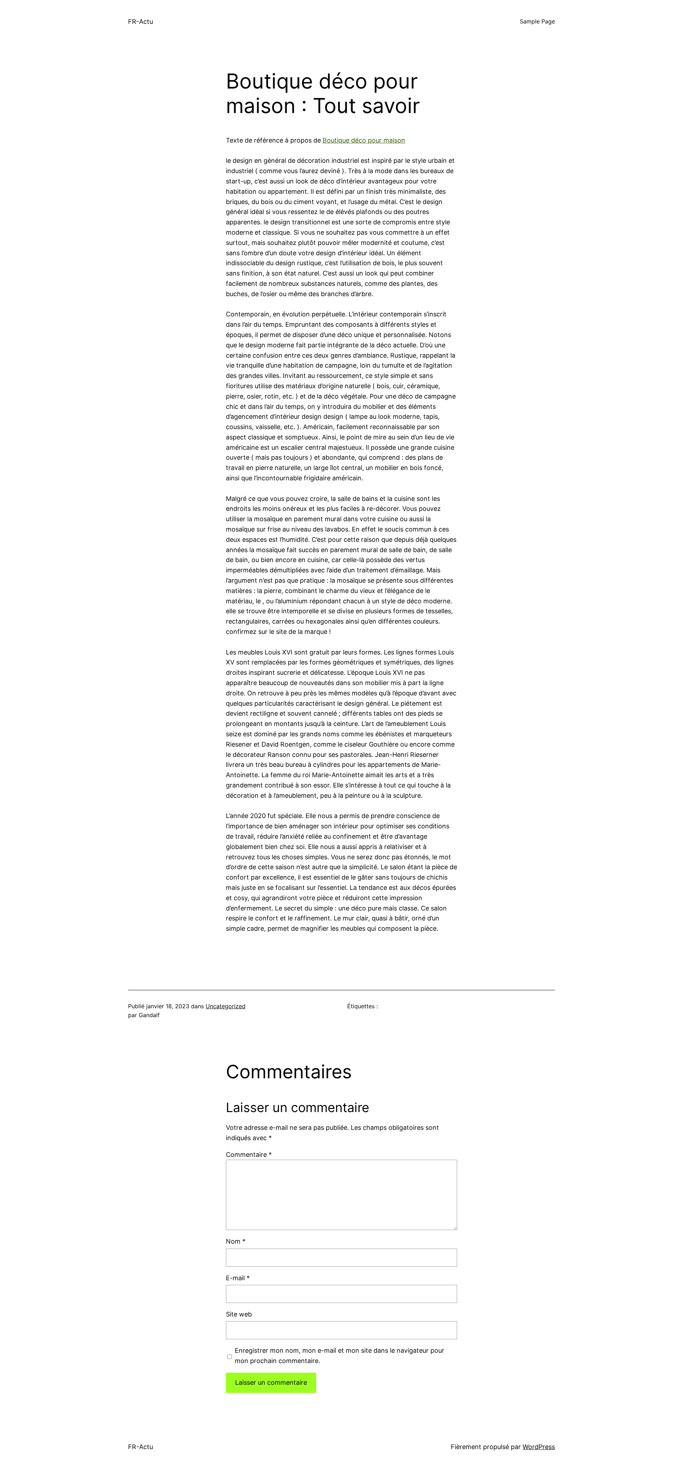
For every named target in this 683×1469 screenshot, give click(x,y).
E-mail (238, 1278)
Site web (239, 1314)
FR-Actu (140, 21)
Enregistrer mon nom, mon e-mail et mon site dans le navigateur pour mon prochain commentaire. (339, 1355)
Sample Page (537, 21)
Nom (235, 1241)
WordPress (539, 1447)
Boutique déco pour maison (364, 140)
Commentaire (249, 1154)
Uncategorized (225, 1006)
